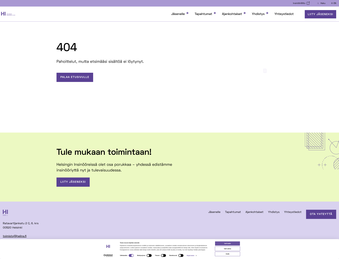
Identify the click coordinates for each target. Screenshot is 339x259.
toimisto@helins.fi (14, 236)
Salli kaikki (227, 243)
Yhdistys (258, 14)
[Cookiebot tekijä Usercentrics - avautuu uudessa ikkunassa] (108, 255)
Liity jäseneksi (320, 14)
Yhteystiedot (284, 14)
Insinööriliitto (299, 3)
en (335, 3)
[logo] (38, 213)
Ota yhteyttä (321, 214)
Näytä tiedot (190, 255)
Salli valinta (227, 248)
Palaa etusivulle (74, 77)
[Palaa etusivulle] (10, 14)
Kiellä (227, 254)
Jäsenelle (178, 14)
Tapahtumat (203, 14)
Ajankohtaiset (232, 14)
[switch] (149, 255)
